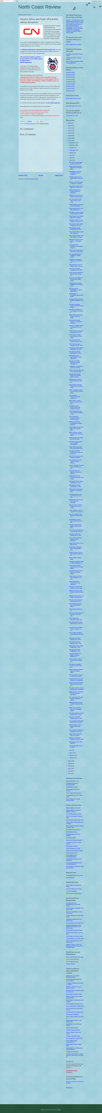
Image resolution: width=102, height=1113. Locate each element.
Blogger (59, 1109)
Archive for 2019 (70, 84)
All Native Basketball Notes (73, 1030)
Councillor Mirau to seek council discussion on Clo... (75, 496)
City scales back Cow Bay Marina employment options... (76, 699)
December (72, 142)
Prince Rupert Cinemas (72, 961)
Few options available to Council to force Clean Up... (75, 666)
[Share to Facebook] (41, 121)
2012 (69, 771)
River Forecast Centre (72, 853)
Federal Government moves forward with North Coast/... (76, 477)
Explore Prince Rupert (72, 787)
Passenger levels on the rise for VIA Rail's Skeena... (75, 461)
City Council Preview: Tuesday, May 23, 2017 (75, 340)
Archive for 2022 (70, 77)
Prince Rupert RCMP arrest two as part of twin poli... (76, 236)
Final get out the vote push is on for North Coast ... (76, 675)
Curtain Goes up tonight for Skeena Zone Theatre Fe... (76, 274)
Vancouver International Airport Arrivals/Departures (74, 863)
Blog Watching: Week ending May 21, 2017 (75, 352)
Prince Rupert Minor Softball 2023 (75, 1006)
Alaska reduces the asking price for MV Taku (76, 438)
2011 (69, 773)
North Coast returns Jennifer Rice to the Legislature (74, 583)
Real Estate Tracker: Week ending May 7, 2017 (76, 646)
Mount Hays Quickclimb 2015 (74, 994)
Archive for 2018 (70, 86)
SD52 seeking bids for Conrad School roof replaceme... (75, 191)
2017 (69, 140)
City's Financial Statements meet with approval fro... (76, 530)
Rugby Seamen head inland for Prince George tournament (76, 693)
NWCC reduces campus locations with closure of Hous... (76, 434)
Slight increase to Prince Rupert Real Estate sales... (75, 726)
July (70, 155)
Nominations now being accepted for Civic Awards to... (75, 173)
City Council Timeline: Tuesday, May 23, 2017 (75, 269)
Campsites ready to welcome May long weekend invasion (74, 407)
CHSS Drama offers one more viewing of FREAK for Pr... (76, 413)
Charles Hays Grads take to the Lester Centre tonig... (76, 251)
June (70, 157)
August (71, 152)
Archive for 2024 (70, 72)
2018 (69, 138)
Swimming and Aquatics (72, 1014)
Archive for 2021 (70, 79)
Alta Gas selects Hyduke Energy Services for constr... (75, 506)
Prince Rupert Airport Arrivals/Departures (71, 856)
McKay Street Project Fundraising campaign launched (75, 423)
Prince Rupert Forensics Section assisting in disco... (75, 605)
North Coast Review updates (73, 44)
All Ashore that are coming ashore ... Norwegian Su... (76, 241)
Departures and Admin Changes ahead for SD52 (76, 738)
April (70, 750)
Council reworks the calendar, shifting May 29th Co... (75, 472)
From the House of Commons (74, 888)
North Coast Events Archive (73, 98)
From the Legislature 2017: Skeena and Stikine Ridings (76, 572)
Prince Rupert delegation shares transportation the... (75, 548)
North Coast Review (39, 7)
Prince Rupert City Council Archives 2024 (73, 799)
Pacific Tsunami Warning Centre (74, 850)
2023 (69, 125)
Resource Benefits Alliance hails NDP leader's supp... (76, 671)
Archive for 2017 (70, 88)
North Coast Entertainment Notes (74, 957)
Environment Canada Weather (74, 840)
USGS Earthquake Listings (73, 848)
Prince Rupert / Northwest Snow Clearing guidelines (74, 62)
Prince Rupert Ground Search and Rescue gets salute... (76, 567)
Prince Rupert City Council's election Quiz (75, 619)
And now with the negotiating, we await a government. (75, 290)
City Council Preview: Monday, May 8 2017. (75, 638)
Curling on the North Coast (73, 1036)
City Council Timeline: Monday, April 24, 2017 (75, 717)
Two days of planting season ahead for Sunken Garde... (76, 306)
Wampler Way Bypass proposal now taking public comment (75, 376)
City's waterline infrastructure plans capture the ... (74, 397)
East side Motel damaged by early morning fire (75, 163)
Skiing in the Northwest (72, 1027)
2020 (69, 133)
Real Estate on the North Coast (74, 936)
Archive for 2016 (70, 91)
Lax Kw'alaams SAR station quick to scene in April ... (76, 721)
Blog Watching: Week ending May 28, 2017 (75, 228)
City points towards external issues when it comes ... (76, 713)
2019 (69, 135)
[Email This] (36, 121)
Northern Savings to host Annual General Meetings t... (76, 592)
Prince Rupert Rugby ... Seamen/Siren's (72, 1041)
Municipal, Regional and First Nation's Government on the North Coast (73, 927)
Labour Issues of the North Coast (74, 923)
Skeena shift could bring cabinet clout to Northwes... (75, 539)
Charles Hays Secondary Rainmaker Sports (72, 976)
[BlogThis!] (38, 121)
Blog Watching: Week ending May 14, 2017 (75, 486)
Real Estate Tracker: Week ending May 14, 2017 (76, 482)
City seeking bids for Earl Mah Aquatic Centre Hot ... (76, 624)
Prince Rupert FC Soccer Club (74, 1038)
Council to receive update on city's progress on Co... (75, 629)
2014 (69, 766)
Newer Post (22, 175)
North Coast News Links (72, 781)
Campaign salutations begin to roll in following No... (76, 562)
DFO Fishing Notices (71, 832)
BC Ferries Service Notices (73, 829)
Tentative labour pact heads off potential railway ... (76, 205)
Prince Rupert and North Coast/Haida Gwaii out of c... (76, 634)
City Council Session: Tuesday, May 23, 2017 (75, 344)
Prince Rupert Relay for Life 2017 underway (76, 232)
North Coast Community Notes (74, 930)
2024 (69, 123)
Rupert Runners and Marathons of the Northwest (74, 1048)
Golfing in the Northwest (72, 1051)
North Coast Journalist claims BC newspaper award (75, 709)
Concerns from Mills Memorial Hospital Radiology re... (74, 362)
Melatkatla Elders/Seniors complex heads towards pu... (76, 704)
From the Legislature (71, 891)
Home (41, 175)
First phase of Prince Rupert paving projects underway (76, 688)
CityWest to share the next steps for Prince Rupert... (76, 196)
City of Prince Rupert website (73, 814)
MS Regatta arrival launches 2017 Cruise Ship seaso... (75, 357)
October (71, 147)
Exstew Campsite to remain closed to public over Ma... (76, 467)
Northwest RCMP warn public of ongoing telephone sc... (75, 655)
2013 (69, 768)
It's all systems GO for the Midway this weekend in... (76, 679)
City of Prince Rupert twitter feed (74, 820)
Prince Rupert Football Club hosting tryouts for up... (76, 731)
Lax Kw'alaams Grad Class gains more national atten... (76, 429)
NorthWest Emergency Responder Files (72, 784)
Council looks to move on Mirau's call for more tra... (76, 265)
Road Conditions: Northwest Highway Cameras (73, 811)
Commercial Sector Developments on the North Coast (73, 904)
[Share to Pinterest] (42, 121)
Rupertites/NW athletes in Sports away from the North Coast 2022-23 (74, 1055)
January (71, 758)
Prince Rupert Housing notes (73, 793)
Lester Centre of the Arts (72, 959)
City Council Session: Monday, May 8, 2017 (75, 642)
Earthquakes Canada (71, 846)
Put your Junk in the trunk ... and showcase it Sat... (76, 600)
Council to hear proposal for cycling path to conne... (76, 331)
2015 (69, 763)
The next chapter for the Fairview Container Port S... (75, 516)
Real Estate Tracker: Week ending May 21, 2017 (76, 348)
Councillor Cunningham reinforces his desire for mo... (75, 261)
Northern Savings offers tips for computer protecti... (76, 371)
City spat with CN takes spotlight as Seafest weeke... (75, 256)
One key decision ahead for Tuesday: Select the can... (76, 614)
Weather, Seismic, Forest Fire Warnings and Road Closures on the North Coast (74, 946)
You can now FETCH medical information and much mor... (76, 452)
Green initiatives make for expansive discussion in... (76, 511)
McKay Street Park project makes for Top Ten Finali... (76, 316)
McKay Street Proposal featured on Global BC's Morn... (76, 168)
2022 (69, 128)
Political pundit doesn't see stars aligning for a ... (76, 209)
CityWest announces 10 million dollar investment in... (76, 178)
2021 (69, 130)
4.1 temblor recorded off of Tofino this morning (76, 367)
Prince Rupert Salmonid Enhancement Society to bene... (76, 386)
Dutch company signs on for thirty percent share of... (75, 660)
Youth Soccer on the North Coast (74, 1012)
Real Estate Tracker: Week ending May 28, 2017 (76, 224)
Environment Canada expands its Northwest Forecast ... (75, 322)
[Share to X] (39, 121)
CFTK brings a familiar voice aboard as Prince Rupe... (75, 336)
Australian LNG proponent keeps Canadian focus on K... (76, 300)
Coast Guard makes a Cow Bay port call (76, 544)
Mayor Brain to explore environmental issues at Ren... (76, 402)
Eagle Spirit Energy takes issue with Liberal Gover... (76, 447)
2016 (69, 761)
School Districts (70, 877)
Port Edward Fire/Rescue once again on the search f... (76, 311)
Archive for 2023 (70, 75)
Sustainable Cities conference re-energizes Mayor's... (76, 246)
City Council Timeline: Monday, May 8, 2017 (75, 534)
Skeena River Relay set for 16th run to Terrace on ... (76, 186)
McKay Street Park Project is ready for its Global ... (76, 183)
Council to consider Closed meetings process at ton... (76, 327)
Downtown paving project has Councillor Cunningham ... (75, 443)
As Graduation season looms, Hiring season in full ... (75, 521)
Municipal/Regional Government (74, 875)
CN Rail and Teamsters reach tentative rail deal (36, 123)
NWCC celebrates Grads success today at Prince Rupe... (76, 391)
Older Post (59, 175)
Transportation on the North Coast (75, 938)
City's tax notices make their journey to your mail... (75, 201)
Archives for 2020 (70, 81)
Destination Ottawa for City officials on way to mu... (76, 220)
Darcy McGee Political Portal (73, 893)
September (72, 150)
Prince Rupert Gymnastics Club (74, 1004)
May (70, 160)
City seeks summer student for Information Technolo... (76, 213)
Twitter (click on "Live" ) (72, 115)
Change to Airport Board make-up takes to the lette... (75, 526)
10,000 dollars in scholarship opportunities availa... (76, 295)
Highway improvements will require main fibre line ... (76, 596)
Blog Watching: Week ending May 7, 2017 (74, 650)
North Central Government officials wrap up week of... (76, 684)
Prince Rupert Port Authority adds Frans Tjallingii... (76, 217)
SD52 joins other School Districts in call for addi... (76, 587)
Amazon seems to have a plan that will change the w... (76, 554)
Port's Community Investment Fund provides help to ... (74, 418)
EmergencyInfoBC (71, 838)
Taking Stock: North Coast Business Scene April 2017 (76, 490)
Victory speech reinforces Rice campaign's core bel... (75, 577)
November (72, 145)
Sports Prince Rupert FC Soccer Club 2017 (75, 734)
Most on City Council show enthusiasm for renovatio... (76, 501)
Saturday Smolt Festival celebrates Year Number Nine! (76, 285)
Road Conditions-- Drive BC (73, 808)
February (71, 755)
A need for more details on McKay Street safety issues (76, 279)
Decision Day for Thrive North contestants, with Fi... (75, 381)
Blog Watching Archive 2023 (73, 106)
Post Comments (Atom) (32, 179)
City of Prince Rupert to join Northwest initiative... (76, 457)
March (71, 753)
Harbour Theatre (70, 964)
